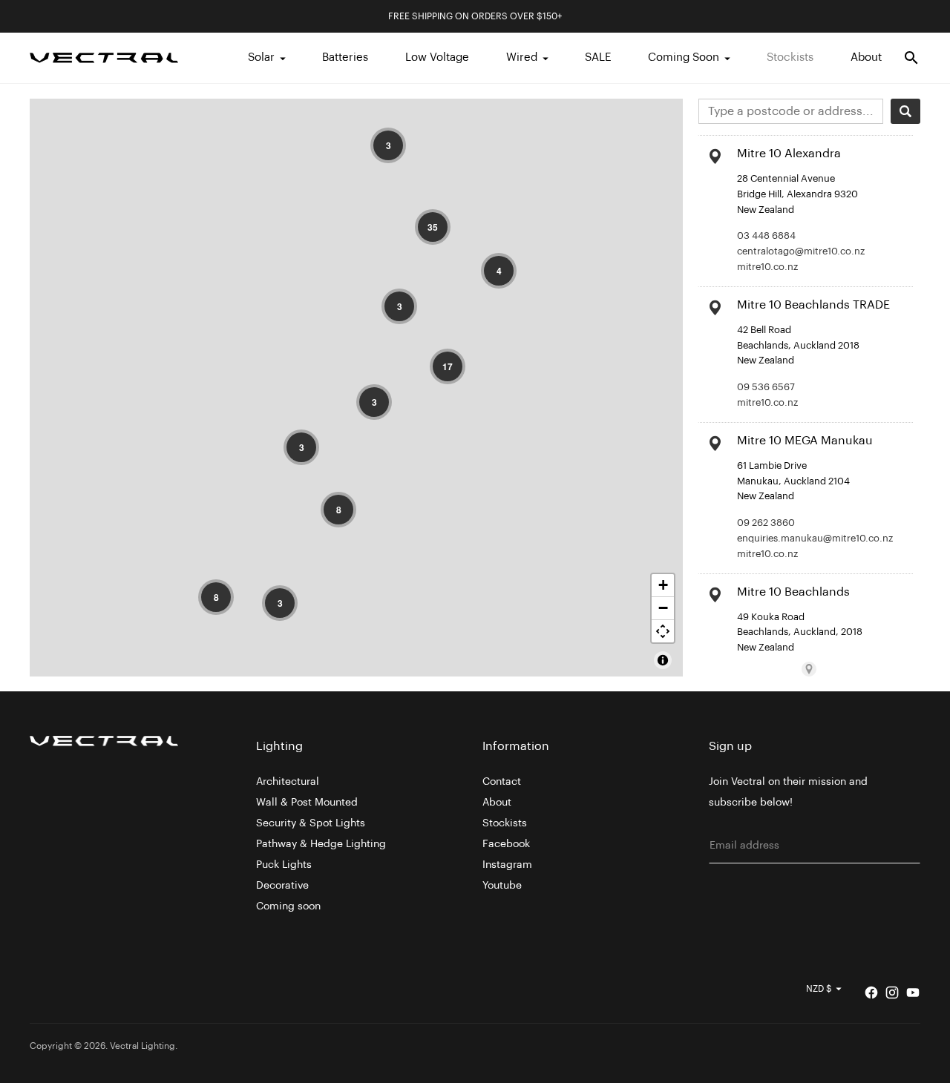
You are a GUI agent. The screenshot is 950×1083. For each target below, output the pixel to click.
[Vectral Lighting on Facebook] (871, 992)
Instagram (507, 865)
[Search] (905, 111)
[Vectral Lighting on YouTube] (912, 992)
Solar (261, 57)
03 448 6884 (766, 235)
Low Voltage (437, 57)
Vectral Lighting (142, 1045)
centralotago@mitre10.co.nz (801, 251)
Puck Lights (284, 865)
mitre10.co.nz (767, 266)
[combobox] (790, 111)
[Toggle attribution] (663, 660)
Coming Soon (683, 57)
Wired (521, 57)
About (866, 57)
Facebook (506, 844)
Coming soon (288, 906)
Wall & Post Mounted (307, 802)
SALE (598, 57)
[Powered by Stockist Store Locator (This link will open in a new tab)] (809, 669)
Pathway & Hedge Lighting (321, 844)
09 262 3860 (766, 522)
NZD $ (819, 988)
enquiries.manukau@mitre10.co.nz (815, 538)
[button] (388, 145)
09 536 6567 (766, 387)
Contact (501, 782)
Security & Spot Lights (310, 823)
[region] (356, 388)
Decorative (282, 885)
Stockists (790, 57)
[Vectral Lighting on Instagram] (892, 992)
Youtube (502, 885)
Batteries (345, 57)
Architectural (287, 782)
